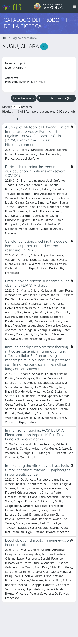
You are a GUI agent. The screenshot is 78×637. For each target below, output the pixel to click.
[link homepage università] (48, 6)
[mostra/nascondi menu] (74, 6)
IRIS (4, 38)
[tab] (9, 119)
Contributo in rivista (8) (55, 98)
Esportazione (22, 98)
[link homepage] (13, 6)
